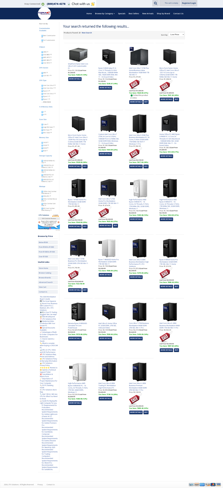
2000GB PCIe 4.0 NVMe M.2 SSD (47, 176)
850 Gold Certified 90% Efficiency (47, 209)
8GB (44, 151)
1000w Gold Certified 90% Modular (48, 192)
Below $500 (43, 242)
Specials (121, 13)
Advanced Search (46, 282)
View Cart (42, 287)
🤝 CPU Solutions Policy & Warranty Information (48, 360)
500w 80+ (46, 196)
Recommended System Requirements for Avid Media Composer (50, 430)
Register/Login (189, 3)
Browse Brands (45, 277)
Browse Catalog (45, 273)
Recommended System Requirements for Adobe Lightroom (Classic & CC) (50, 413)
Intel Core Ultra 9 (48, 85)
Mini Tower (46, 133)
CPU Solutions (44, 215)
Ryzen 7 (46, 99)
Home (89, 13)
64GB (45, 148)
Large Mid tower (48, 127)
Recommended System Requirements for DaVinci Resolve (50, 438)
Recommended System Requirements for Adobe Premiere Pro (50, 421)
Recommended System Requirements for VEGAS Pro (50, 460)
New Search (87, 33)
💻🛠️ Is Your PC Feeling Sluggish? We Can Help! (48, 313)
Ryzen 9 (46, 91)
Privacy (40, 484)
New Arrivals (147, 13)
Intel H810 (46, 63)
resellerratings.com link (44, 228)
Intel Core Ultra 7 (48, 88)
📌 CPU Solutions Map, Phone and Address (48, 355)
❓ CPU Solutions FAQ (48, 319)
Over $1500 (43, 256)
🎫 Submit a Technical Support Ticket (48, 371)
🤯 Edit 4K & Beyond (47, 317)
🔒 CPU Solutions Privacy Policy (46, 364)
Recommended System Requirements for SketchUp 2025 (50, 445)
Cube (45, 124)
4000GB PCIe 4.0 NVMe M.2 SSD (47, 180)
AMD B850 (46, 60)
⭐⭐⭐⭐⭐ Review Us (48, 368)
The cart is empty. (171, 3)
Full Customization (49, 40)
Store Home (43, 268)
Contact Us (178, 13)
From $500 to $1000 (46, 247)
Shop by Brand (163, 13)
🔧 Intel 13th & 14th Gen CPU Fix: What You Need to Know (48, 396)
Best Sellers (134, 13)
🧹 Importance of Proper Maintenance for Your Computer (48, 381)
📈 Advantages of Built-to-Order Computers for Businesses (49, 334)
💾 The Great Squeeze (48, 301)
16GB (45, 142)
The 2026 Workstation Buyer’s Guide (48, 298)
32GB (45, 145)
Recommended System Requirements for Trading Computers (50, 452)
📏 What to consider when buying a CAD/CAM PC (49, 345)
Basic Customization (49, 35)
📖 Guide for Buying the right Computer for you (48, 402)
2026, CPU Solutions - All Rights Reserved (19, 484)
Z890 (45, 52)
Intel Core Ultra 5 (48, 94)
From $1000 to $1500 (47, 252)
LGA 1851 (46, 75)
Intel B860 (46, 55)
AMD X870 (46, 57)
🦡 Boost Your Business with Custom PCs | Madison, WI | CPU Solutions (48, 306)
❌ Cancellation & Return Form (46, 375)
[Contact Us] (43, 4)
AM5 (44, 73)
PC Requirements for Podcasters (49, 406)
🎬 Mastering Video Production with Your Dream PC (47, 323)
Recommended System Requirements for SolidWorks (50, 467)
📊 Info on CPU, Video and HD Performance (48, 351)
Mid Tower (46, 130)
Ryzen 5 (46, 96)
